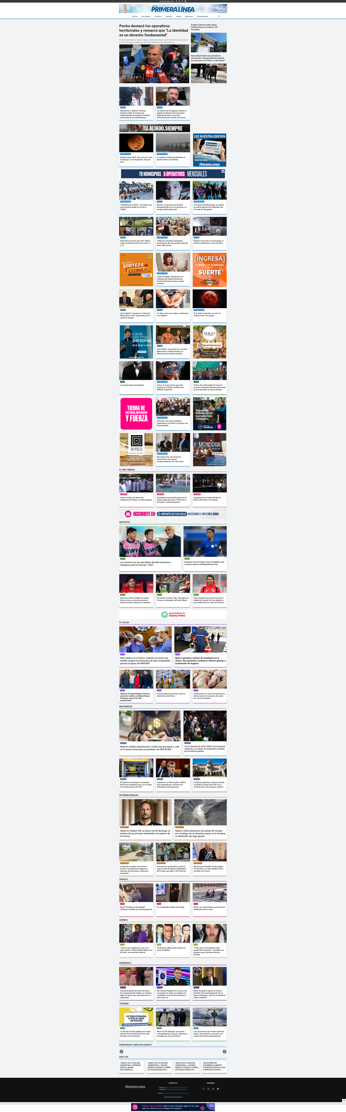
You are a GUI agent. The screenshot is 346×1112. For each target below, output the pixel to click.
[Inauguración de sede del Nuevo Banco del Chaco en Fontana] (210, 483)
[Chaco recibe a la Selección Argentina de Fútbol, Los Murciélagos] (136, 483)
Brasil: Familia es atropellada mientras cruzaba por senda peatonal (136, 908)
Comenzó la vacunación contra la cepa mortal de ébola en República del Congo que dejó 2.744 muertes (171, 868)
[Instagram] (179, 1)
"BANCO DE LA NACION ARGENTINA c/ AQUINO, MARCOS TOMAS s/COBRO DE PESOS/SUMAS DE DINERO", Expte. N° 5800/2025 (186, 1068)
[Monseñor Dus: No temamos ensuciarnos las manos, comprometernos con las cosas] (173, 442)
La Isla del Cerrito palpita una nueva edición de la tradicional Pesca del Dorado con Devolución (135, 1033)
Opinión (122, 381)
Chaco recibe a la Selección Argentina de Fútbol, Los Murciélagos (136, 499)
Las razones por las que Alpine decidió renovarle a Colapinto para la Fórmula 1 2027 (145, 563)
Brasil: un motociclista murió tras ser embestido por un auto (209, 908)
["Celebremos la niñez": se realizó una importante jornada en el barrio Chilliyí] (136, 190)
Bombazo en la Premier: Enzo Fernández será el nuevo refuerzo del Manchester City (204, 563)
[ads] (154, 128)
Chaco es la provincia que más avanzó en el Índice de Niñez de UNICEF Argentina (170, 387)
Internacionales (202, 16)
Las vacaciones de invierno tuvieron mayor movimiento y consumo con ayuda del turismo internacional (209, 1033)
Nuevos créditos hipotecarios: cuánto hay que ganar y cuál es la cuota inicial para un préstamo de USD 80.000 (149, 748)
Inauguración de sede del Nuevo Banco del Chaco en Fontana (207, 499)
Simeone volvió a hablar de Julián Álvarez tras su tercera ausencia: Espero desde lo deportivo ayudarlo (135, 600)
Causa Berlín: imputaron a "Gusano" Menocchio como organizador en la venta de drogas (135, 315)
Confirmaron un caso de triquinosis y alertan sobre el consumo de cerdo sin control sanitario (209, 696)
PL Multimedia (124, 494)
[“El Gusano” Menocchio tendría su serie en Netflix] (173, 933)
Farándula (123, 987)
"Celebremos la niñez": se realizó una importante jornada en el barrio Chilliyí (136, 207)
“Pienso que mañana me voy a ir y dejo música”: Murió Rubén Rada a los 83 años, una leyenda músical (136, 950)
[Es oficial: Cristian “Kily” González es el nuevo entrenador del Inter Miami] (173, 583)
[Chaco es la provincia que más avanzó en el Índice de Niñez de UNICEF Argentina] (173, 370)
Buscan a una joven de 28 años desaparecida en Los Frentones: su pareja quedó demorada (172, 207)
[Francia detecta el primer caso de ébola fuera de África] (173, 679)
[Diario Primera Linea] (173, 8)
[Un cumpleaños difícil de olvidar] (173, 892)
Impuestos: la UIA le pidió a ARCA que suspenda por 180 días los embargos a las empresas (171, 784)
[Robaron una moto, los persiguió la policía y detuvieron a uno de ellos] (210, 226)
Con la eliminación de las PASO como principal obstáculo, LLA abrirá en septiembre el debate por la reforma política (204, 748)
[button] (219, 16)
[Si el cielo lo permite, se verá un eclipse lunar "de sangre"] (210, 298)
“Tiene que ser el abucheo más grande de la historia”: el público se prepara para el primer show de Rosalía (209, 951)
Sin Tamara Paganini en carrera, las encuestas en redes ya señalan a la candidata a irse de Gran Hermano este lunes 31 (172, 994)
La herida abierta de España (132, 385)
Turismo (122, 1028)
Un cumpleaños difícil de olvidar (170, 907)
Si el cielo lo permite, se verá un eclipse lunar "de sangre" (207, 314)
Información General (125, 153)
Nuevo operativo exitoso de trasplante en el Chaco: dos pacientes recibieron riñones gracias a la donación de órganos (200, 661)
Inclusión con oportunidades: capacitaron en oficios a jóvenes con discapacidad (172, 423)
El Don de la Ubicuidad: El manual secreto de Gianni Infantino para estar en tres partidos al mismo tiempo (210, 387)
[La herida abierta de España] (136, 370)
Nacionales (189, 16)
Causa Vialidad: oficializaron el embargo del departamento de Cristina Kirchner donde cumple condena (170, 280)
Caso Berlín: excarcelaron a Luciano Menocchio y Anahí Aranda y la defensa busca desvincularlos (172, 351)
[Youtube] (185, 1)
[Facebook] (176, 1)
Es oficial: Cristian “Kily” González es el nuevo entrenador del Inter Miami (172, 599)
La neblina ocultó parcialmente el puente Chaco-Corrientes (171, 158)
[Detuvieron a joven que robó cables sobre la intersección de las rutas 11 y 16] (136, 226)
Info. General (146, 16)
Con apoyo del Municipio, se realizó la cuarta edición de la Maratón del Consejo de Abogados (209, 207)
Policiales (158, 16)
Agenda (178, 16)
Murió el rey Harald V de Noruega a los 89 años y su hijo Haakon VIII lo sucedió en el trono (208, 868)
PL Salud (122, 654)
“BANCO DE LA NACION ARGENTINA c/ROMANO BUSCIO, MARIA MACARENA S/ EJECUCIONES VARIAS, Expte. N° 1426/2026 (130, 1068)
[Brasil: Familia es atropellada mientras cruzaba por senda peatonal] (136, 892)
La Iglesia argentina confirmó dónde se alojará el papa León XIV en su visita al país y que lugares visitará (209, 784)
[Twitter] (182, 1)
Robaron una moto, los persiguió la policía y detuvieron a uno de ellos (208, 242)
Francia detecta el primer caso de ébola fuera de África (171, 695)
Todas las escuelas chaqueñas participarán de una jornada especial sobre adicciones (172, 243)
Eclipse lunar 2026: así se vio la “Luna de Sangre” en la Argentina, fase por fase (136, 159)
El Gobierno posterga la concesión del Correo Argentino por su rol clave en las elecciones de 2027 (136, 784)
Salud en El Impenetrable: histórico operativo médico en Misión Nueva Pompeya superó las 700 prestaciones (135, 697)
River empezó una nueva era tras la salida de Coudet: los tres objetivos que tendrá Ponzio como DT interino (209, 600)
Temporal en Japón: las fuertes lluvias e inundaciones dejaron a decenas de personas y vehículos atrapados (134, 869)
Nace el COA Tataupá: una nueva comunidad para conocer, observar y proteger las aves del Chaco (172, 1033)
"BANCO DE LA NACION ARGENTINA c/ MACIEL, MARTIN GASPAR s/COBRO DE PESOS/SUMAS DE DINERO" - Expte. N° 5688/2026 (159, 1068)
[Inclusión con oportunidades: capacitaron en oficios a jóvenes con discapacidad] (173, 406)
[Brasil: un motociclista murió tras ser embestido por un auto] (210, 892)
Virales (122, 903)
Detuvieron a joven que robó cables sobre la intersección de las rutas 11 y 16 (135, 243)
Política (134, 16)
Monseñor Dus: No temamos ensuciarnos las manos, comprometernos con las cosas (170, 459)
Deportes (169, 16)
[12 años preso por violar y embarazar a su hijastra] (173, 298)
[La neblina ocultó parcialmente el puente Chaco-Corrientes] (173, 142)
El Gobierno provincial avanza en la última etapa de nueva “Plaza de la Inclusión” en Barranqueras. (172, 500)
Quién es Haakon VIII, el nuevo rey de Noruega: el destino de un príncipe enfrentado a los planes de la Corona (145, 833)
